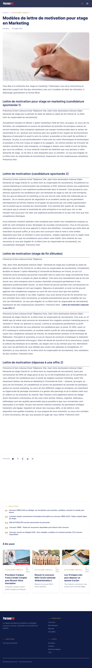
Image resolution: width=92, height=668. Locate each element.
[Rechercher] (82, 4)
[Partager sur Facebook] (18, 459)
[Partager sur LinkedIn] (28, 459)
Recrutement (53, 625)
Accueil (6, 12)
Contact (51, 646)
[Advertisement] (46, 434)
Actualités (51, 632)
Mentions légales (54, 649)
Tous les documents (10, 643)
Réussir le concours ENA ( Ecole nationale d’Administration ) (45, 578)
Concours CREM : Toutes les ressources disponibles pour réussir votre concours (39, 527)
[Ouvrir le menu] (87, 4)
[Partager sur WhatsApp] (13, 459)
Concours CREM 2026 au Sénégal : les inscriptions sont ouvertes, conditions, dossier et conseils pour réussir (46, 511)
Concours (51, 622)
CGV (49, 652)
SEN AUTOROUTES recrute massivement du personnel (29, 522)
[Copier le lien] (33, 459)
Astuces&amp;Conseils (20, 12)
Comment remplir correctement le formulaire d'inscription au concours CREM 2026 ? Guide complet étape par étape (48, 517)
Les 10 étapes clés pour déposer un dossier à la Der (73, 578)
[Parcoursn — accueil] (8, 3)
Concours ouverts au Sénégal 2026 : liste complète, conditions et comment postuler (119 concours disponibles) (45, 533)
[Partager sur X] (23, 459)
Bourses (51, 628)
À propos (51, 643)
